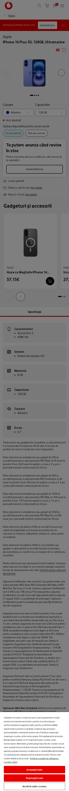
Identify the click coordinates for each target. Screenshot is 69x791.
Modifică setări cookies (35, 786)
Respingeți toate (34, 778)
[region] (34, 751)
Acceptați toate (35, 769)
